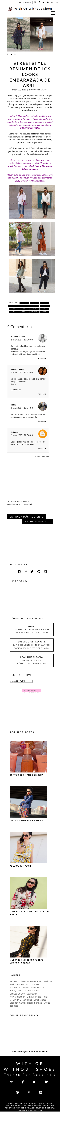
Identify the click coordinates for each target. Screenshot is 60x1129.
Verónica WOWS (40, 90)
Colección (24, 981)
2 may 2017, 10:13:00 (22, 372)
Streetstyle (34, 311)
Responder (42, 358)
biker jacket (40, 999)
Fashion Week (17, 984)
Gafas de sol (32, 984)
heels (30, 1002)
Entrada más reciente (27, 516)
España (23, 305)
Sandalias (27, 999)
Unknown (15, 432)
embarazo (13, 305)
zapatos (14, 1005)
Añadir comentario (42, 456)
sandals (38, 1002)
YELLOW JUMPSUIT (20, 866)
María (13, 405)
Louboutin (31, 993)
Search (27, 2)
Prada (38, 996)
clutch (22, 1002)
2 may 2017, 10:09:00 (22, 339)
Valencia (44, 311)
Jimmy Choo (16, 990)
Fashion (48, 981)
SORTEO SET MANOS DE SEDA (26, 775)
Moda (24, 308)
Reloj (45, 996)
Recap (14, 311)
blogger (24, 303)
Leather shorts (31, 990)
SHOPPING (15, 999)
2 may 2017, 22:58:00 (22, 435)
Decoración (36, 981)
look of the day (45, 305)
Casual (34, 303)
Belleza (13, 981)
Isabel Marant (37, 987)
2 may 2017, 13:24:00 (22, 408)
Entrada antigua (37, 521)
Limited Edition (17, 993)
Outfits (44, 308)
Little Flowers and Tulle (26, 820)
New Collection (17, 996)
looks (14, 308)
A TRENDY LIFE (18, 337)
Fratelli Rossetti (34, 305)
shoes (47, 1002)
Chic (44, 303)
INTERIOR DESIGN (19, 987)
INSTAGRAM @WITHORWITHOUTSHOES (30, 1051)
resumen (24, 311)
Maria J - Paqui (17, 369)
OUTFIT (34, 308)
